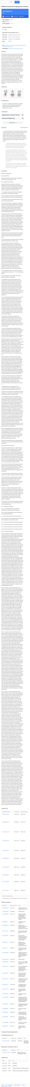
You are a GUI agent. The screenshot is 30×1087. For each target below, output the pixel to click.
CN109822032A (5, 858)
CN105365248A (5, 952)
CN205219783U (5, 935)
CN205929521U (5, 984)
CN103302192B (5, 911)
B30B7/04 (6, 103)
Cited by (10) (6, 45)
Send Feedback (9, 1085)
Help (10, 1086)
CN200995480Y (5, 1016)
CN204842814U (5, 961)
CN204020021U (5, 1026)
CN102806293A (5, 907)
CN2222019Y (4, 948)
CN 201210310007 (6, 1040)
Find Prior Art (15, 16)
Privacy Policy (4, 1086)
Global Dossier (16, 48)
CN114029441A (5, 997)
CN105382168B (5, 914)
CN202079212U (5, 978)
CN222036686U (5, 1022)
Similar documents (19, 45)
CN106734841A (5, 840)
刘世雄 (7, 21)
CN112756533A (5, 867)
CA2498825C (4, 921)
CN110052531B (5, 973)
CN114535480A (5, 874)
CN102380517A (5, 925)
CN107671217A (5, 966)
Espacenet (10, 48)
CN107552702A (5, 850)
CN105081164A (5, 822)
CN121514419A (5, 890)
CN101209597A (5, 993)
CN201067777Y (5, 989)
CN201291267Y (5, 931)
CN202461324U (5, 959)
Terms (23, 1085)
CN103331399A (5, 814)
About (3, 1085)
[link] (13, 106)
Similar (22, 16)
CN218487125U (5, 1004)
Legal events (12, 45)
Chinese (11, 19)
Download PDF (7, 16)
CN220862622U (5, 1012)
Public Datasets (17, 1085)
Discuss (21, 48)
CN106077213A (5, 831)
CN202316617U (5, 942)
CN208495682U (5, 1008)
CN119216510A (5, 881)
